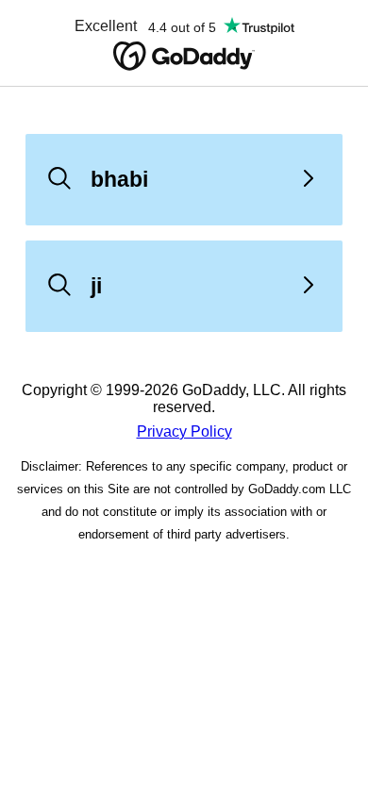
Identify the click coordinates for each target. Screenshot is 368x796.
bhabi (119, 179)
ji (96, 286)
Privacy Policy (184, 431)
